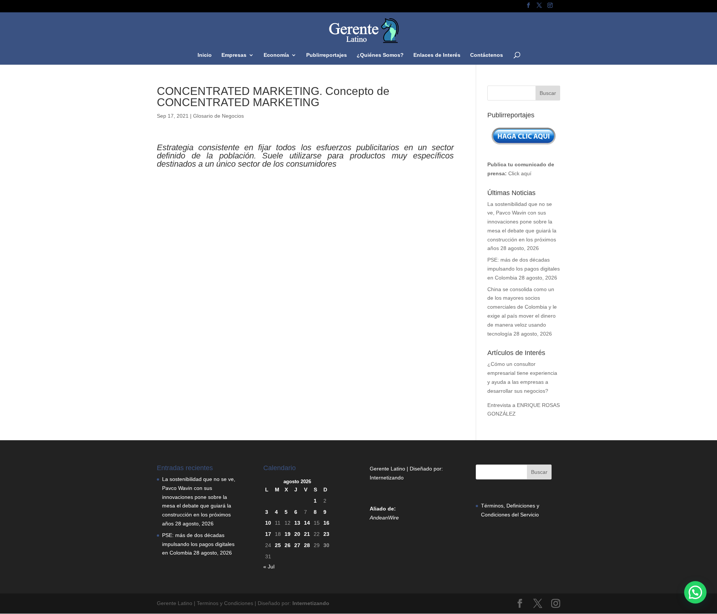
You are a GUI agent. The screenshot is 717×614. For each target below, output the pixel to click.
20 (297, 534)
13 (297, 523)
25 (278, 545)
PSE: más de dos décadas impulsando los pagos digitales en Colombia (523, 269)
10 (268, 523)
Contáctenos (486, 55)
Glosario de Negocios (218, 116)
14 (307, 523)
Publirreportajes (326, 55)
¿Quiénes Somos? (380, 55)
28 (307, 545)
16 (326, 523)
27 (297, 545)
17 (268, 534)
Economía (276, 55)
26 (288, 545)
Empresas (233, 55)
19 (288, 534)
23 (326, 534)
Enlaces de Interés (436, 55)
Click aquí (519, 173)
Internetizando (387, 478)
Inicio (205, 55)
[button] (695, 592)
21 (307, 534)
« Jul (268, 567)
